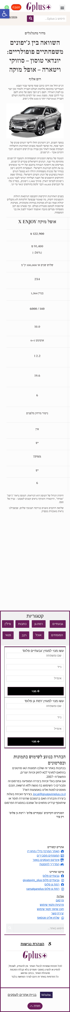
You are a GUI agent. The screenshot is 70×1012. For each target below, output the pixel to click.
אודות (60, 896)
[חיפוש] (30, 18)
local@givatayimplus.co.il (49, 794)
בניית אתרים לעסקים (22, 995)
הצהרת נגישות (32, 944)
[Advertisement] (35, 559)
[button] (4, 13)
